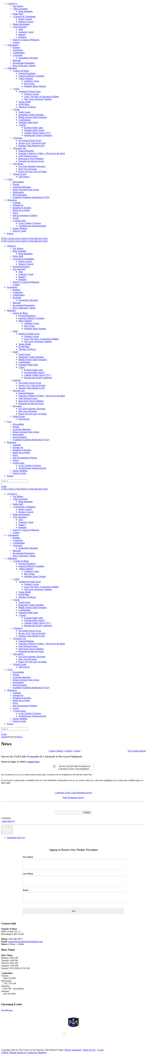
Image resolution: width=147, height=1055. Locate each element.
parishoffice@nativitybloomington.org (25, 941)
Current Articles (56, 751)
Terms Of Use (89, 1050)
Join (73, 911)
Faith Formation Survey (73, 797)
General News (33, 762)
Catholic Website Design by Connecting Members (24, 1052)
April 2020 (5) (8, 821)
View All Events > (7, 1010)
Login (4, 486)
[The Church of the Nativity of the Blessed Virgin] (24, 238)
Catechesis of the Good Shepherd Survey (73, 792)
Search (77, 751)
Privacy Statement (73, 1050)
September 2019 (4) (16, 837)
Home (4, 737)
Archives (68, 751)
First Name (28, 856)
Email (25, 890)
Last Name (28, 873)
